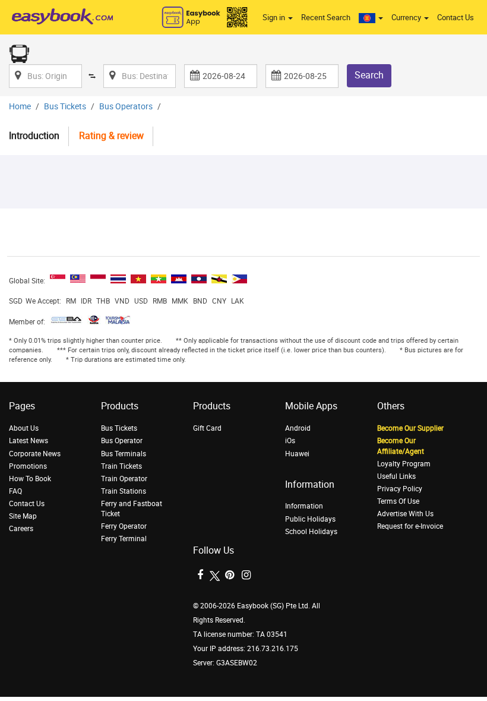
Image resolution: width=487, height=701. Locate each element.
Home (20, 107)
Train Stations (123, 491)
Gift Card (207, 428)
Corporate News (35, 454)
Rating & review (111, 135)
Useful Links (396, 476)
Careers (21, 529)
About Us (24, 428)
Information (304, 506)
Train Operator (124, 479)
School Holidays (311, 532)
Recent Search (325, 17)
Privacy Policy (399, 489)
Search (369, 75)
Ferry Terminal (124, 539)
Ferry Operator (124, 526)
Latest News (28, 441)
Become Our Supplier (410, 428)
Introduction (34, 135)
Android (298, 428)
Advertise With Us (405, 514)
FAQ (15, 491)
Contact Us (455, 17)
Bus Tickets (65, 107)
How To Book (30, 479)
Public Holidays (310, 519)
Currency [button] (407, 17)
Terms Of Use (398, 501)
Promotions (28, 466)
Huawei (297, 454)
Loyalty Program (404, 464)
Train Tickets (121, 466)
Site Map (23, 516)
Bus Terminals (123, 454)
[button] (371, 18)
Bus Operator (122, 441)
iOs (290, 441)
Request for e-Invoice (410, 526)
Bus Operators (126, 107)
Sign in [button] (275, 17)
